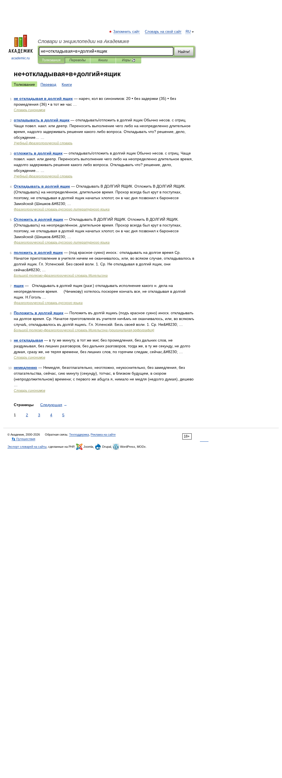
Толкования (51, 60)
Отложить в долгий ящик (38, 219)
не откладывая (28, 340)
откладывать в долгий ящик (41, 120)
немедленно (25, 367)
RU (188, 32)
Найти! (184, 51)
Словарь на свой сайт (163, 32)
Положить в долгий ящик (38, 313)
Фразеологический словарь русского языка (48, 303)
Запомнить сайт (127, 32)
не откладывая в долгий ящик (43, 98)
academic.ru (20, 58)
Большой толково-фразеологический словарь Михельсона (61, 276)
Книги (103, 60)
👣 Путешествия (23, 439)
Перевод (48, 84)
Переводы (77, 60)
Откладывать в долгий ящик (42, 186)
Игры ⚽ (128, 60)
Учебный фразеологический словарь (43, 143)
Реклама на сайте (103, 434)
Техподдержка (79, 434)
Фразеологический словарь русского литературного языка (62, 209)
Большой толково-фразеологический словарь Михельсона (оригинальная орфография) (84, 330)
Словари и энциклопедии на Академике (83, 41)
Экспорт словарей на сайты (27, 446)
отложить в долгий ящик (38, 153)
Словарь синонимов (29, 110)
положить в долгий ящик (38, 252)
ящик (19, 285)
